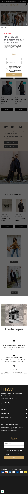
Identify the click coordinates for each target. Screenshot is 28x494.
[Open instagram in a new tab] (5, 403)
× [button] (26, 23)
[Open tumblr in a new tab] (9, 403)
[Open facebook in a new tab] (2, 403)
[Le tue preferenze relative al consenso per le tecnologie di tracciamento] (2, 491)
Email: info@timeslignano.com (9, 398)
